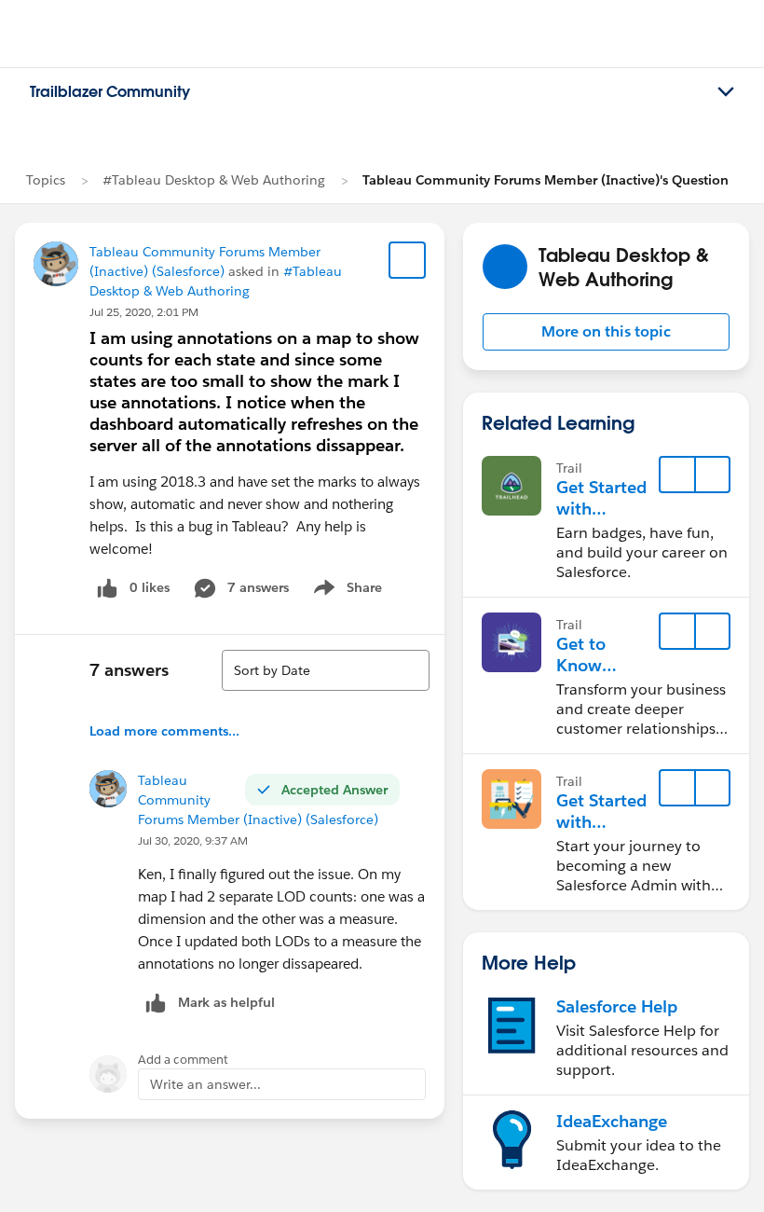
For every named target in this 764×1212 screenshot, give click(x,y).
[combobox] (326, 670)
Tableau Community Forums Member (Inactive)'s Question (545, 180)
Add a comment (183, 1059)
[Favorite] (407, 260)
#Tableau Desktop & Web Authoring (213, 180)
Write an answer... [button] (205, 1084)
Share (345, 591)
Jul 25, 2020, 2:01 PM (143, 312)
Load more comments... (164, 731)
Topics (45, 180)
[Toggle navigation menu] (726, 92)
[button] (606, 332)
